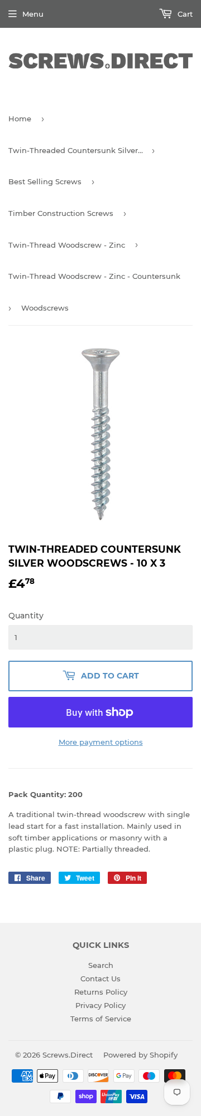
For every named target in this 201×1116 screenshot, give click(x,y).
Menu (33, 13)
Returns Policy (100, 991)
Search (100, 965)
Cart (184, 13)
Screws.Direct (67, 1054)
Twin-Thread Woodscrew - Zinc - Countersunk (94, 276)
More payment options (101, 742)
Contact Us (100, 978)
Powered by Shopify (140, 1054)
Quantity (26, 616)
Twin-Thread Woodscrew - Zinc (66, 244)
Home (19, 118)
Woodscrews (45, 307)
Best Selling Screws (45, 181)
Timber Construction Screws (60, 213)
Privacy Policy (100, 1005)
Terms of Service (100, 1018)
